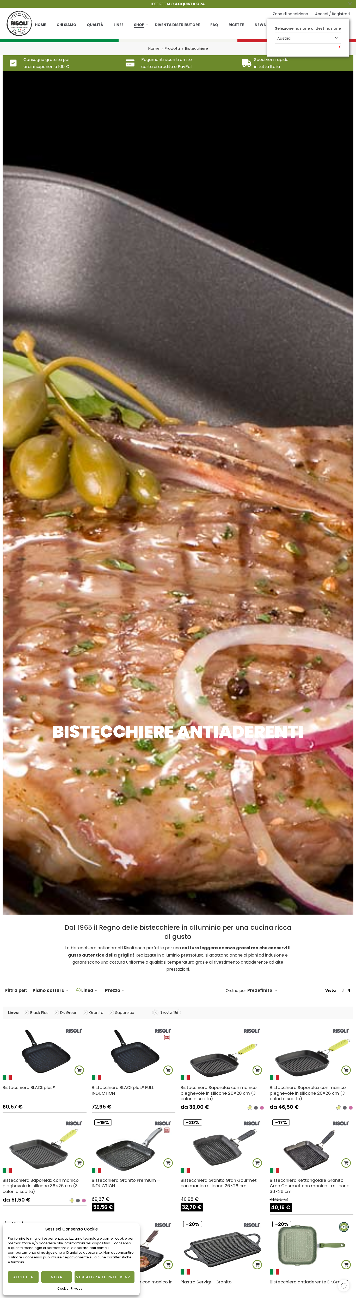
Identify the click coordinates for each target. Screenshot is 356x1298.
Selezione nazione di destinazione (308, 28)
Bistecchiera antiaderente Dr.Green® (309, 1282)
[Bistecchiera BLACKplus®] (45, 1052)
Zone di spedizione (290, 13)
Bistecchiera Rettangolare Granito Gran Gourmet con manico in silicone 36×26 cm (309, 1186)
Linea (87, 990)
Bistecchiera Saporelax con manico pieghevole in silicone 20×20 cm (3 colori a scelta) (219, 1093)
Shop (139, 24)
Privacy (76, 1288)
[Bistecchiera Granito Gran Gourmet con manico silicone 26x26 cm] (223, 1145)
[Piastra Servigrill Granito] (223, 1246)
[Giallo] (250, 1107)
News (260, 24)
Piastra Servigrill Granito (206, 1282)
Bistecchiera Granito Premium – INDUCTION (126, 1183)
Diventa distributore (177, 24)
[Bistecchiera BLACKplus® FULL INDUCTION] (134, 1052)
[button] (79, 1070)
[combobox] (308, 38)
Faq (214, 24)
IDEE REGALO (178, 4)
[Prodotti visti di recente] (343, 1285)
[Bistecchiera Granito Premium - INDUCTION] (134, 1145)
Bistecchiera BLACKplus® (29, 1087)
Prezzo (112, 990)
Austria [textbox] (284, 38)
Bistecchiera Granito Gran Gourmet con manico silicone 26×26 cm (219, 1183)
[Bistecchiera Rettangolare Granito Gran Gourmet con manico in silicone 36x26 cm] (312, 1145)
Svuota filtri (169, 1012)
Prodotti (172, 48)
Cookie (62, 1288)
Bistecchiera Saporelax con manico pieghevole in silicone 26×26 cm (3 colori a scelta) (308, 1093)
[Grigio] (256, 1107)
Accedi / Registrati (332, 13)
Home (40, 24)
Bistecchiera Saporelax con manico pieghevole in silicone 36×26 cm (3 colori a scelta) (41, 1186)
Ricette (236, 24)
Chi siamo (66, 24)
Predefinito (259, 990)
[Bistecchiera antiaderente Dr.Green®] (312, 1246)
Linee (119, 24)
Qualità (95, 24)
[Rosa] (262, 1107)
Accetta (23, 1277)
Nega (57, 1277)
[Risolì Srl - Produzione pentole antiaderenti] (19, 23)
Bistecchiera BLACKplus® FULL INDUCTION (123, 1090)
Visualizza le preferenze (104, 1277)
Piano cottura (49, 990)
